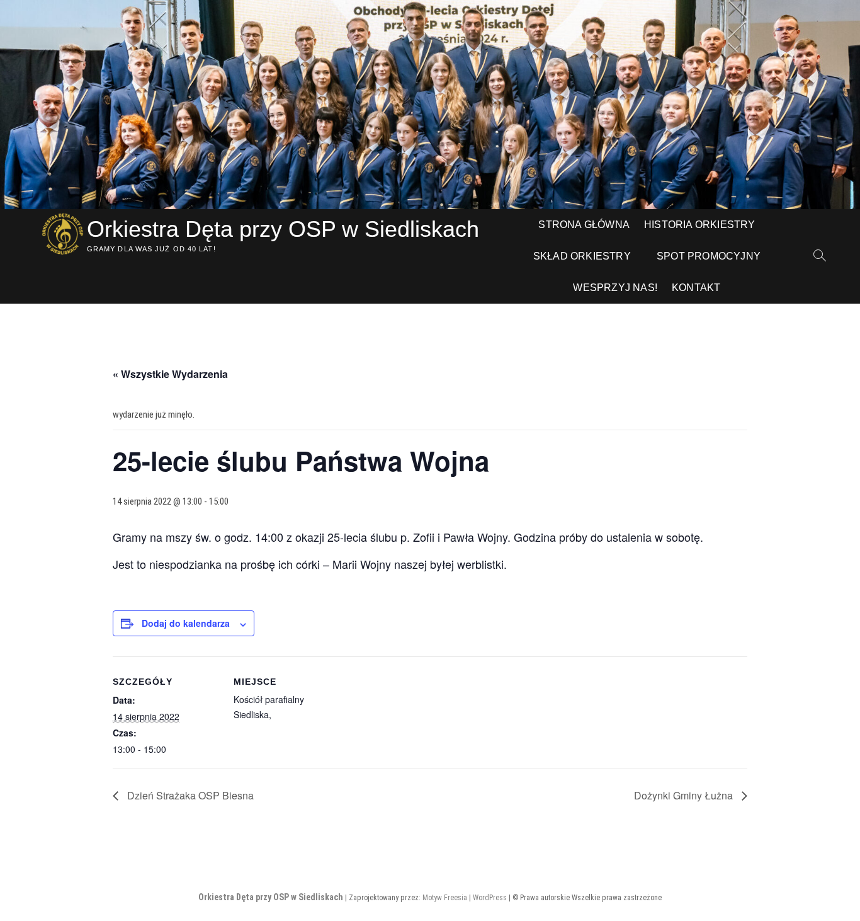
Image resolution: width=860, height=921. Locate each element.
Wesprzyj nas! (615, 287)
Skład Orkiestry (582, 256)
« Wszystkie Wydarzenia (170, 374)
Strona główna (584, 224)
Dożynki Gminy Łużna (684, 795)
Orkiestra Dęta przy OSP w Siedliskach (283, 229)
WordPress (490, 897)
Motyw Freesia (444, 897)
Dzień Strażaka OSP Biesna (189, 795)
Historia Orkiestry (699, 224)
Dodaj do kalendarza (186, 623)
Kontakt (696, 287)
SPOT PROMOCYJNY (709, 256)
